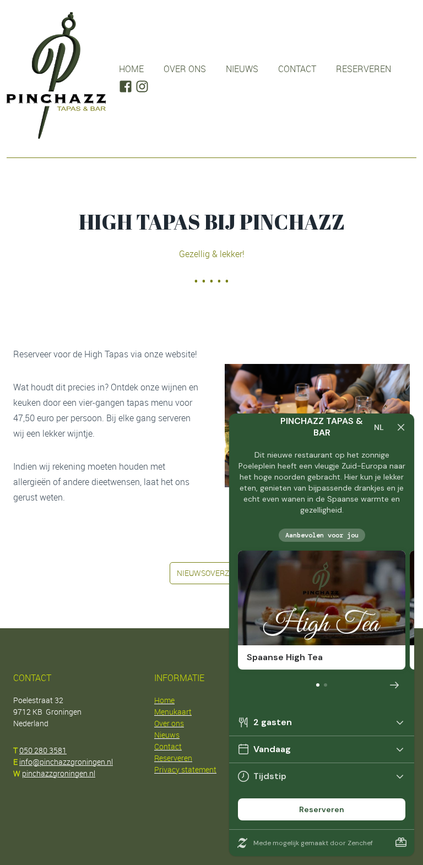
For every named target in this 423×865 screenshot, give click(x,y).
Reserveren (363, 69)
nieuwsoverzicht (211, 573)
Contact (297, 69)
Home (131, 69)
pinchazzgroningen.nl (58, 773)
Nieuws (242, 69)
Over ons (185, 69)
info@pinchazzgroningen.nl (66, 762)
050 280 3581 (43, 750)
